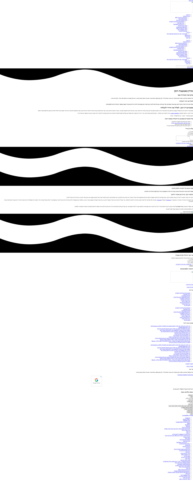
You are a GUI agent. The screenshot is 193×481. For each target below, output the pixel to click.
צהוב (173, 406)
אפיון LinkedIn (186, 420)
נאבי (170, 406)
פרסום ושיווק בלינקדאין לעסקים (176, 21)
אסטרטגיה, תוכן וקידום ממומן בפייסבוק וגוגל (177, 33)
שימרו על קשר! (186, 477)
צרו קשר (188, 38)
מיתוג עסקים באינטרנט (181, 27)
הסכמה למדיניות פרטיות (187, 141)
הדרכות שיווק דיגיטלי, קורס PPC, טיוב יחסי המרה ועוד (177, 435)
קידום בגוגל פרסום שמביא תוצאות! (182, 471)
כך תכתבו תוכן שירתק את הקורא (182, 334)
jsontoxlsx (187, 418)
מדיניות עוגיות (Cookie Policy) (183, 422)
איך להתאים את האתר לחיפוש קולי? (181, 335)
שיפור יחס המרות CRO (181, 28)
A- (191, 399)
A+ (189, 399)
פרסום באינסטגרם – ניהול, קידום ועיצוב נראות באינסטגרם (176, 461)
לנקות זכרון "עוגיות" (188, 409)
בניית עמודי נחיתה (186, 301)
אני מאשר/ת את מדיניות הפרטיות (183, 143)
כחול (183, 406)
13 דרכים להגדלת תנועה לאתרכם (182, 332)
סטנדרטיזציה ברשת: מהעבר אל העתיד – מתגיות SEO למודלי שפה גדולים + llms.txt (171, 341)
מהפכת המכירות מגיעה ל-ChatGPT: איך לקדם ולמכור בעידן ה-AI (175, 330)
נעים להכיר (187, 36)
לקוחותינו (188, 447)
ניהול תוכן (188, 452)
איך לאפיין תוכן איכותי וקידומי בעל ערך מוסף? (179, 337)
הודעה (191, 140)
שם (192, 131)
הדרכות (188, 32)
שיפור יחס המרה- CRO (184, 479)
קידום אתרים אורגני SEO (181, 17)
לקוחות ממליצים (186, 446)
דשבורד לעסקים (189, 363)
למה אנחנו (187, 445)
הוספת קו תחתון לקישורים (187, 407)
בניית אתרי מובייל (186, 304)
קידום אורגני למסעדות (185, 298)
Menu (188, 423)
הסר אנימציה (189, 412)
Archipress (187, 424)
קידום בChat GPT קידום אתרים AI (182, 297)
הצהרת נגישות (189, 366)
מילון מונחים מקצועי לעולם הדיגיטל (182, 449)
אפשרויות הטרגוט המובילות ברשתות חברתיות (179, 342)
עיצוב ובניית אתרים (182, 25)
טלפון (191, 133)
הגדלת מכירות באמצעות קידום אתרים (181, 434)
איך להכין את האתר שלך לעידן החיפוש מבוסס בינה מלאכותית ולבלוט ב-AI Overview (170, 326)
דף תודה (188, 433)
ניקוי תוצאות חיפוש (185, 454)
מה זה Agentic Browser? (184, 327)
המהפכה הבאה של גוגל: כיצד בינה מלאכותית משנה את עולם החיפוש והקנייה (172, 338)
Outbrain (168, 200)
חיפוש (191, 66)
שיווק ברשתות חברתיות (181, 20)
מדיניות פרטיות (189, 284)
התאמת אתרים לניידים (184, 443)
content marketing (175, 113)
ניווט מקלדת (189, 401)
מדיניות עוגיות (190, 287)
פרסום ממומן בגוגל (183, 18)
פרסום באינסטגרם (186, 295)
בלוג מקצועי (187, 35)
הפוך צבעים (189, 410)
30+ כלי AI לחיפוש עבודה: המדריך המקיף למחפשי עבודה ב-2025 (175, 339)
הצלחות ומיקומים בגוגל (185, 439)
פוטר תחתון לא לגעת (185, 460)
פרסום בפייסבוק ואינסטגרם (183, 464)
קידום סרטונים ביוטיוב (185, 302)
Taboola (159, 200)
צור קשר (188, 468)
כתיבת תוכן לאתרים (185, 299)
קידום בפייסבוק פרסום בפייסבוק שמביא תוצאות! (179, 472)
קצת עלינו (187, 473)
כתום (176, 406)
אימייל (191, 135)
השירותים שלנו (186, 16)
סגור (191, 396)
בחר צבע (190, 404)
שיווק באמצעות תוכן (182, 29)
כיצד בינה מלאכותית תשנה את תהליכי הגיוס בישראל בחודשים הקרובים (173, 328)
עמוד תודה (187, 458)
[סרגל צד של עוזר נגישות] (190, 395)
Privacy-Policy (186, 419)
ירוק (186, 406)
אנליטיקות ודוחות (183, 31)
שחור (191, 406)
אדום (180, 406)
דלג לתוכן (191, 0)
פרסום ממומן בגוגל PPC (184, 466)
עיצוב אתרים (187, 305)
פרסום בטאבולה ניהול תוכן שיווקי (182, 462)
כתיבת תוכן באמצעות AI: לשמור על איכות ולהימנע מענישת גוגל (175, 331)
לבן (188, 406)
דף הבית (188, 14)
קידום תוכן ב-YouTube (178, 24)
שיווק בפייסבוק (180, 23)
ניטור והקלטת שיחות (185, 453)
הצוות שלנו (187, 438)
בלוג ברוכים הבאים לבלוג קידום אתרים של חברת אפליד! (177, 428)
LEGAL (188, 426)
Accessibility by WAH (187, 415)
